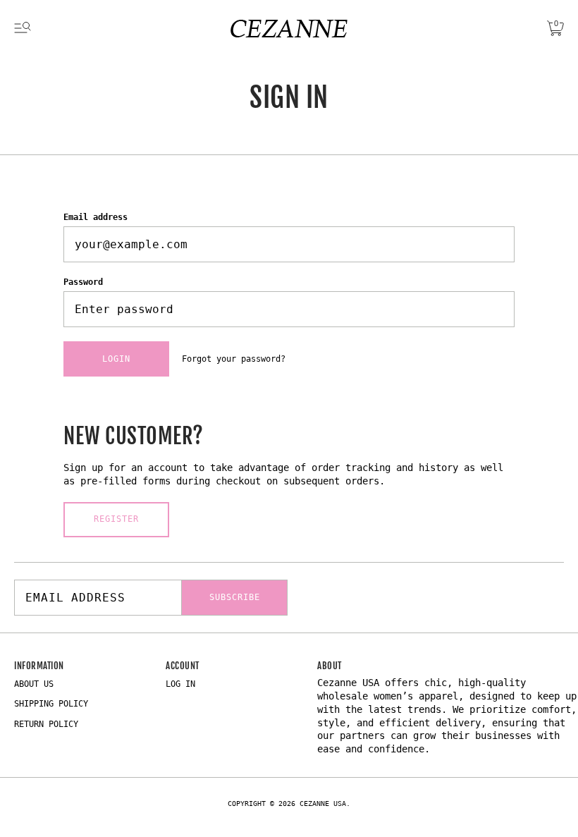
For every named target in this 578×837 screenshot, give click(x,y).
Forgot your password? (233, 359)
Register (116, 519)
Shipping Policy (51, 704)
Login (116, 359)
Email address (95, 217)
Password (83, 282)
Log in (180, 684)
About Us (34, 684)
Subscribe (234, 597)
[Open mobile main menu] (22, 28)
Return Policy (46, 724)
